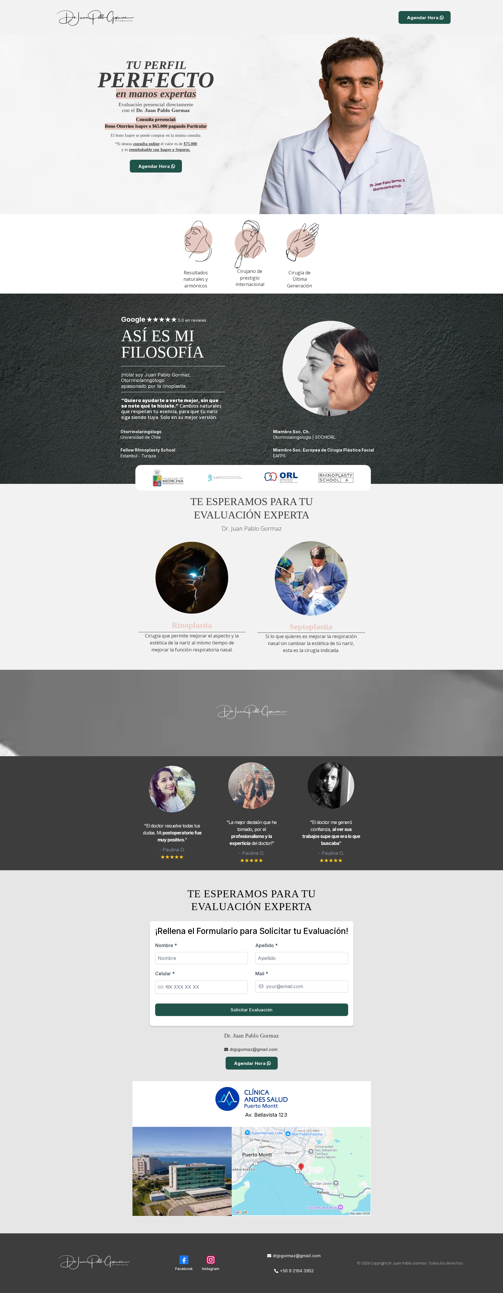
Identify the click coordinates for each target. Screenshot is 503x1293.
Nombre (166, 945)
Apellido (266, 945)
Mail (261, 973)
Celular (165, 973)
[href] (301, 1171)
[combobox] (162, 987)
